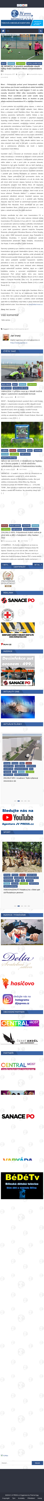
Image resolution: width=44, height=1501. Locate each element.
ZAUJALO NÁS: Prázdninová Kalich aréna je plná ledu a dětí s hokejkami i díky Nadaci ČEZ (21, 535)
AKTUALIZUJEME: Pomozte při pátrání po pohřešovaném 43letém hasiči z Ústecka (38, 565)
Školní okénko (15, 525)
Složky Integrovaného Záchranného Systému (19, 770)
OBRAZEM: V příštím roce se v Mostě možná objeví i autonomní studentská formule (21, 392)
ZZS (5, 778)
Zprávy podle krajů (34, 63)
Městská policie (24, 764)
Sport (4, 63)
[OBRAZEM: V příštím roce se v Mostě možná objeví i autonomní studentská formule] (22, 369)
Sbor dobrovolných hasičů (23, 767)
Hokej (40, 1498)
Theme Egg (34, 1495)
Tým (13, 1498)
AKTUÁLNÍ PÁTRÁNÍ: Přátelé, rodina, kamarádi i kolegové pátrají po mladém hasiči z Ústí (8, 565)
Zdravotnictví (19, 775)
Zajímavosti (6, 388)
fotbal (11, 329)
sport (26, 329)
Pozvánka (21, 450)
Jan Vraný (21, 74)
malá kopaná (19, 329)
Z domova (21, 63)
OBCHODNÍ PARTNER (13, 1012)
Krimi (10, 764)
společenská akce (21, 880)
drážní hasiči (8, 871)
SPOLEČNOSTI (33, 880)
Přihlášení (31, 1498)
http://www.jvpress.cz (18, 343)
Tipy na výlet (8, 885)
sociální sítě (8, 880)
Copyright (5, 1498)
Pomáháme (8, 767)
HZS (5, 764)
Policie (34, 764)
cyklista (5, 450)
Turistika (17, 885)
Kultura (13, 450)
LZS (15, 764)
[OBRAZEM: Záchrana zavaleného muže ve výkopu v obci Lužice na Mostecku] (21, 748)
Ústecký (11, 63)
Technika (38, 450)
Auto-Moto (6, 384)
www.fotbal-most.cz (36, 304)
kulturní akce (31, 871)
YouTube (33, 885)
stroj (5, 773)
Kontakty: (21, 1498)
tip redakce (27, 882)
